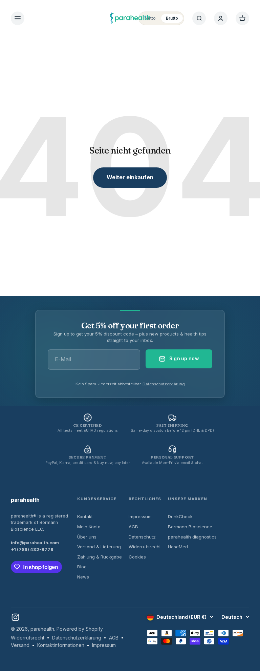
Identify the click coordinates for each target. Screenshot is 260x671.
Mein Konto (89, 526)
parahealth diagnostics (192, 537)
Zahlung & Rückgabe (99, 557)
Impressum (140, 516)
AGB (133, 526)
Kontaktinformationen (60, 645)
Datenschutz (142, 537)
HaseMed (178, 546)
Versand (20, 645)
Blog (82, 566)
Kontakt (85, 516)
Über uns (86, 537)
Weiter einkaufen (130, 177)
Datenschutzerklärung (164, 384)
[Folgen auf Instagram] (15, 617)
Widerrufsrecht (145, 546)
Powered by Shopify (80, 629)
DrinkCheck (180, 516)
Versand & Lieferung (99, 546)
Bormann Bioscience (190, 526)
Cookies (137, 557)
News (83, 577)
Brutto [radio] (172, 18)
